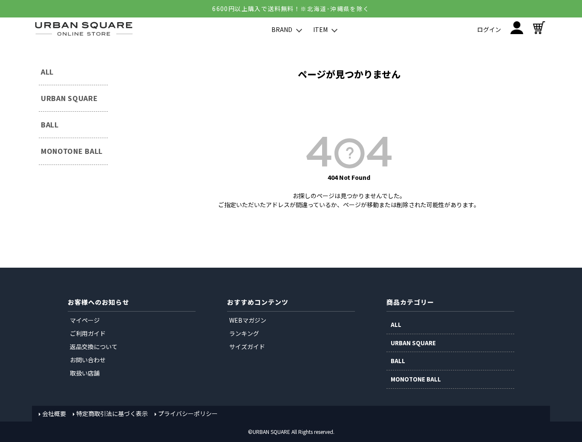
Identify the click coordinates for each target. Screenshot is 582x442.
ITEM (320, 29)
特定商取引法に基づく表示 (112, 413)
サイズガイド (247, 346)
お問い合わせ (88, 359)
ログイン (489, 29)
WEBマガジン (247, 320)
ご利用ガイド (88, 333)
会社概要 (54, 413)
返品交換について (94, 346)
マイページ (85, 320)
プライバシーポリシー (188, 413)
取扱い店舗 (85, 373)
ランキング (244, 333)
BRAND (281, 29)
